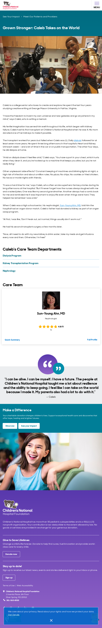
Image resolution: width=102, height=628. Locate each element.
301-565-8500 (12, 600)
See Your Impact (11, 16)
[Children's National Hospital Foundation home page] (11, 5)
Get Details (14, 614)
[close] (51, 620)
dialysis (77, 140)
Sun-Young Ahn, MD (70, 205)
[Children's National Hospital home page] (18, 507)
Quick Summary (12, 339)
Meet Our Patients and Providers (40, 16)
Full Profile (92, 339)
